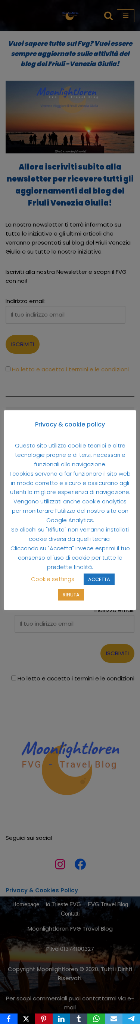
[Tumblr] (79, 1018)
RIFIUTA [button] (71, 594)
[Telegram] (131, 1018)
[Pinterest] (44, 1018)
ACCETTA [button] (99, 579)
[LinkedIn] (61, 1018)
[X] (26, 1018)
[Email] (113, 1018)
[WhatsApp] (96, 1018)
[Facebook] (9, 1018)
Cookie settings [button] (52, 579)
